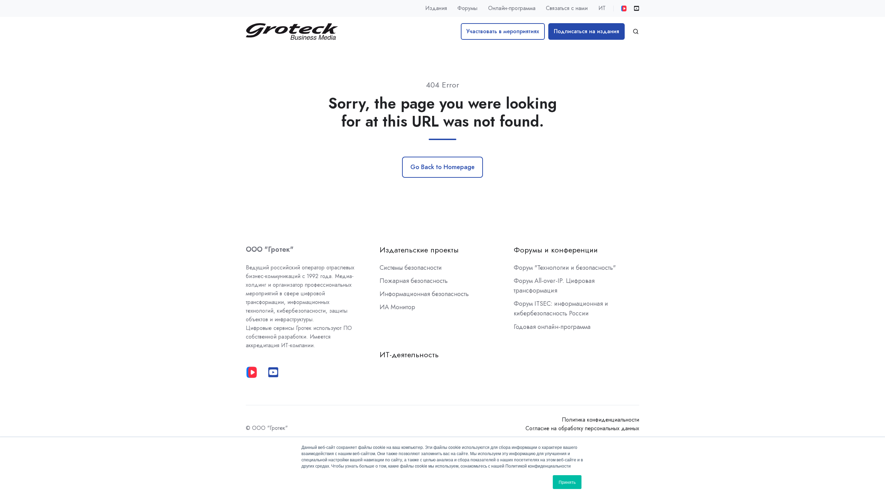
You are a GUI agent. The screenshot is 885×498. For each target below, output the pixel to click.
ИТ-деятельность (409, 354)
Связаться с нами (567, 8)
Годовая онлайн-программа (552, 326)
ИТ (602, 8)
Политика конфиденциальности (600, 420)
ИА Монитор (397, 307)
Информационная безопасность (424, 293)
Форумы (467, 8)
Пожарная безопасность (414, 280)
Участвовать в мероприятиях (502, 31)
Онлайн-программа (511, 8)
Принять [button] (567, 482)
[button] (635, 31)
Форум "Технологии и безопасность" (565, 267)
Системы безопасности (411, 267)
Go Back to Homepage (442, 167)
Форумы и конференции (556, 250)
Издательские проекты (419, 250)
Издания (436, 8)
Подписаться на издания (586, 31)
